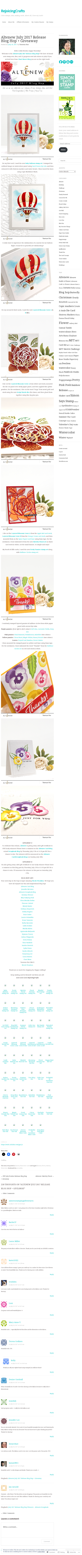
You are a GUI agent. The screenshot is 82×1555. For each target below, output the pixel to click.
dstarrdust (13, 1444)
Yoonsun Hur (24, 44)
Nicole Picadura (27, 965)
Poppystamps (62, 239)
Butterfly (75, 292)
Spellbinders (62, 249)
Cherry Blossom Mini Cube (23, 1131)
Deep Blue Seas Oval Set (14, 1096)
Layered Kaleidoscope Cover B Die (32, 1044)
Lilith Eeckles (27, 926)
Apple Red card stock (44, 533)
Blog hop (64, 292)
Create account (63, 448)
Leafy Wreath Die (49, 1043)
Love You (61, 220)
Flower (44, 1165)
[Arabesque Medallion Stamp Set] (40, 1003)
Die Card (70, 310)
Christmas (62, 191)
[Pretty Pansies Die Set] (14, 1073)
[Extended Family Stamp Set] (49, 1020)
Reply (52, 1215)
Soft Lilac (34, 629)
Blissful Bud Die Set (23, 1060)
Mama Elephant (70, 336)
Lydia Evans (27, 948)
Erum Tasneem (27, 920)
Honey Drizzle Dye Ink (5, 1114)
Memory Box (63, 341)
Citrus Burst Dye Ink (31, 1114)
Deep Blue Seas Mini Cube (40, 1131)
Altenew (17, 1165)
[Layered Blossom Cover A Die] (14, 1038)
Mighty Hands (63, 352)
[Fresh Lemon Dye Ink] (23, 1108)
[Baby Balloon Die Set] (14, 1055)
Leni (11, 1303)
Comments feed (63, 458)
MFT (72, 340)
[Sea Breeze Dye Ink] (14, 1125)
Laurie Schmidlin (27, 917)
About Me (11, 22)
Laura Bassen (27, 956)
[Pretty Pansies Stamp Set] (14, 985)
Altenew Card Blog (27, 886)
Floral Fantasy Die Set (41, 1061)
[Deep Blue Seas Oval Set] (14, 1090)
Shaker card (64, 396)
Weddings (61, 265)
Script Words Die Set (5, 1044)
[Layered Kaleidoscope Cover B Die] (32, 1038)
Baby (73, 288)
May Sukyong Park (27, 897)
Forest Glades (38, 640)
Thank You (62, 252)
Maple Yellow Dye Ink (14, 1114)
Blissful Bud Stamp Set (40, 992)
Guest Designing (63, 213)
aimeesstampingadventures (21, 1201)
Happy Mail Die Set (49, 1060)
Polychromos (64, 376)
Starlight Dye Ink (41, 1113)
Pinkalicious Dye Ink (40, 1095)
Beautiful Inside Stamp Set (49, 1009)
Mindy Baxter (27, 906)
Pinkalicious (29, 634)
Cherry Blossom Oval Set (5, 1096)
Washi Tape (68, 428)
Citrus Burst (18, 637)
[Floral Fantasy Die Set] (40, 1055)
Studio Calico (70, 413)
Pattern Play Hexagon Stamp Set (23, 1010)
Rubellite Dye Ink (32, 1095)
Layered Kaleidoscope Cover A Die (41, 1044)
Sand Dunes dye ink (39, 166)
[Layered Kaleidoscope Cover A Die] (40, 1038)
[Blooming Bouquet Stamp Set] (14, 1003)
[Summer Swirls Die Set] (23, 1073)
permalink (19, 1168)
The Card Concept (64, 255)
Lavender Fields (43, 629)
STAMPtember (72, 409)
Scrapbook (71, 390)
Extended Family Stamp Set (49, 1026)
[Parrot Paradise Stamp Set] (32, 1003)
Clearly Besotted (63, 194)
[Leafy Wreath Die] (49, 1038)
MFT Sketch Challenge (69, 349)
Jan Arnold (13, 1487)
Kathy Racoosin (27, 923)
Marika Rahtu (27, 928)
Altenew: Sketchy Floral (45, 1176)
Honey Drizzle (38, 637)
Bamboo (30, 640)
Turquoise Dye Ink (49, 1113)
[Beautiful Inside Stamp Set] (49, 1003)
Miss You (61, 223)
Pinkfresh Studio (63, 236)
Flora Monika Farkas (27, 900)
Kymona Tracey (27, 934)
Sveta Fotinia (27, 940)
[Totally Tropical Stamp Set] (49, 985)
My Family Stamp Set (40, 1026)
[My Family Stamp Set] (40, 1020)
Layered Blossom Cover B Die (23, 1044)
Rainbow (76, 385)
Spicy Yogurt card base (26, 539)
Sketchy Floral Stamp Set (23, 992)
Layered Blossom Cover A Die (14, 1044)
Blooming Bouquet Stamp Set (14, 1009)
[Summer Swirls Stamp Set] (23, 1020)
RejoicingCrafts (13, 11)
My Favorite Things (64, 226)
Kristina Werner (27, 895)
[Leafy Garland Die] (5, 1055)
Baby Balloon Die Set (14, 1061)
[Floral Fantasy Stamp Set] (32, 985)
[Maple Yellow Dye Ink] (14, 1108)
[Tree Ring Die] (32, 1073)
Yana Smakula (27, 942)
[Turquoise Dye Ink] (49, 1108)
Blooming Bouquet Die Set (31, 1061)
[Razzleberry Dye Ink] (23, 1090)
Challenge (61, 188)
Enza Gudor (27, 914)
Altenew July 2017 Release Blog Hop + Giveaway (25, 1478)
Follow (63, 150)
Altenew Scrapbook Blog (27, 892)
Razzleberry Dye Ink (23, 1095)
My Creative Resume (38, 22)
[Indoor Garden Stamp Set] (5, 1003)
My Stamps (49, 22)
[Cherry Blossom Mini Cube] (23, 1125)
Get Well (61, 210)
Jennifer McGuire (27, 889)
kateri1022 (13, 1260)
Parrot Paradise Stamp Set (31, 1009)
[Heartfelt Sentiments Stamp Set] (14, 1020)
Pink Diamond (19, 634)
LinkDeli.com (4, 1141)
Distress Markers (67, 315)
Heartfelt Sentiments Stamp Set (14, 1026)
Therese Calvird (27, 903)
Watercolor (4, 1168)
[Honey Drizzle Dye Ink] (5, 1108)
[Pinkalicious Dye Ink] (40, 1090)
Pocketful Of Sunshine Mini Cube (32, 1132)
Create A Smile (63, 201)
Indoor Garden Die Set (5, 1079)
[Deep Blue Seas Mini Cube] (40, 1125)
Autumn (67, 288)
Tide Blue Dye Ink (5, 1130)
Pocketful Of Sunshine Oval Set (49, 1080)
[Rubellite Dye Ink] (32, 1090)
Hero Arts (61, 217)
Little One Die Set (40, 1078)
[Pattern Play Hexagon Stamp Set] (23, 1003)
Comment (47, 1541)
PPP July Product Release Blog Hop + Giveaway (14, 1177)
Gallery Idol (73, 323)
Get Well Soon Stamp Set (5, 1026)
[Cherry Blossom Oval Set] (5, 1090)
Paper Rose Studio (64, 233)
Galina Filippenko (27, 937)
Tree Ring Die (31, 1078)
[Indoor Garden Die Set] (5, 1073)
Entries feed (62, 455)
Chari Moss (27, 959)
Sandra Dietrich (27, 945)
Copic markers (66, 306)
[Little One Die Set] (40, 1073)
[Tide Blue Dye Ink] (5, 1125)
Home (4, 22)
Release (48, 1165)
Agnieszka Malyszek (27, 931)
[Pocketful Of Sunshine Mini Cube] (32, 1125)
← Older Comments (7, 1193)
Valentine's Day (66, 424)
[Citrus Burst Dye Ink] (32, 1108)
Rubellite (38, 634)
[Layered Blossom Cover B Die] (23, 1038)
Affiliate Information (23, 22)
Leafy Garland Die (5, 1061)
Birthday (61, 185)
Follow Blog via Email (67, 127)
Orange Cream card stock (36, 536)
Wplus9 (70, 438)
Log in (61, 451)
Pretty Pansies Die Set (14, 1079)
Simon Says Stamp (64, 246)
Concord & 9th (63, 197)
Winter (62, 437)
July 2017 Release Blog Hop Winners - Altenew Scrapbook (28, 1507)
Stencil (61, 413)
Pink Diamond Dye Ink (49, 1096)
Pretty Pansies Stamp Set (14, 992)
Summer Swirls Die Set (23, 1079)
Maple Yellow (27, 637)
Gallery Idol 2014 (64, 207)
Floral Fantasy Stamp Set (31, 992)
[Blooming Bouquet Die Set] (32, 1055)
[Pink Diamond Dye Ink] (49, 1090)
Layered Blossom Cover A (42, 310)
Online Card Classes (66, 356)
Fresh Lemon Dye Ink (23, 1114)
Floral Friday (62, 204)
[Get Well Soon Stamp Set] (5, 1020)
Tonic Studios (63, 258)
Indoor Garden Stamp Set (5, 1009)
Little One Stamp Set (31, 1026)
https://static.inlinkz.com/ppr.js (12, 1144)
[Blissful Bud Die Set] (23, 1055)
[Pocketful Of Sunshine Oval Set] (49, 1073)
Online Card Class (64, 230)
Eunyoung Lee (27, 954)
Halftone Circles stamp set (29, 552)
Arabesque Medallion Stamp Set (40, 1009)
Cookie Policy (41, 1551)
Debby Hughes (27, 912)
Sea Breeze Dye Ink (14, 1130)
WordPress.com (63, 461)
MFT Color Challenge (73, 345)
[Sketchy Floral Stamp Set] (23, 985)
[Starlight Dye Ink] (40, 1108)
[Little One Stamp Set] (32, 1020)
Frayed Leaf (22, 640)
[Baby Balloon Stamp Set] (5, 985)
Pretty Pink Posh (63, 242)
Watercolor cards (25, 1165)
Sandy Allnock (27, 951)
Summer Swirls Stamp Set (23, 1026)
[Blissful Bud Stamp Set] (40, 985)
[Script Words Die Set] (5, 1038)
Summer (63, 417)
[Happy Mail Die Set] (49, 1055)
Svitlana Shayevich (27, 909)
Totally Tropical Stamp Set (49, 992)
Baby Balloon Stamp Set (5, 992)
